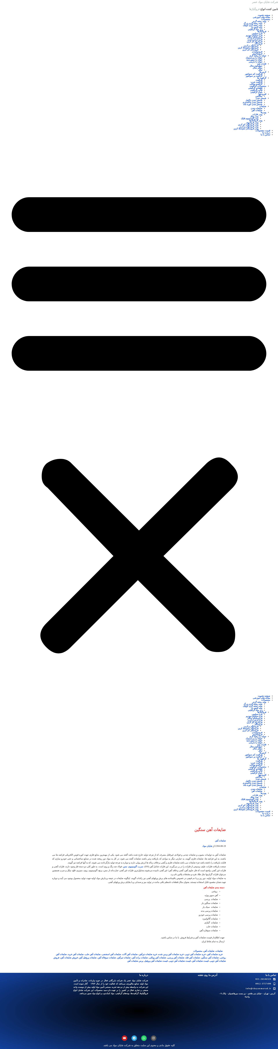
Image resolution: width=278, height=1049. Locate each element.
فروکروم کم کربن (254, 41)
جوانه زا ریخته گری (257, 56)
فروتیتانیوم (257, 53)
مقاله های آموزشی (261, 17)
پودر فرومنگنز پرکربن (248, 126)
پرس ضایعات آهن (135, 961)
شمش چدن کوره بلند (252, 104)
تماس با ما (265, 134)
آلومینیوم (133, 866)
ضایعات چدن (256, 108)
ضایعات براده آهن (140, 957)
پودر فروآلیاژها (255, 120)
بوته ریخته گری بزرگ (253, 23)
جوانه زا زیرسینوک (254, 58)
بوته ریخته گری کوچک (252, 25)
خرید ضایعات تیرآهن (148, 954)
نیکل (260, 70)
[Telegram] (134, 1038)
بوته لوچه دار (256, 27)
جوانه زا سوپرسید (254, 60)
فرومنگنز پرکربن (251, 45)
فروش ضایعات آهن (69, 957)
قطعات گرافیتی (255, 88)
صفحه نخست (264, 15)
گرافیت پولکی (256, 84)
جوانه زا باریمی (255, 62)
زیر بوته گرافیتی (255, 29)
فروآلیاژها (261, 31)
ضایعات (262, 106)
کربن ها (262, 72)
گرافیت (259, 80)
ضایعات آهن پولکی (157, 957)
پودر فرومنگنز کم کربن (248, 124)
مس (125, 866)
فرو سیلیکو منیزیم (254, 35)
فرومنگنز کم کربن (250, 49)
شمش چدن (261, 98)
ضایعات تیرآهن (124, 957)
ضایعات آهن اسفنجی (111, 954)
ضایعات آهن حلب (93, 954)
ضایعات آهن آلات (130, 954)
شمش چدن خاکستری (252, 102)
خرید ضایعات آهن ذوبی (195, 954)
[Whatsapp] (144, 1038)
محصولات (265, 19)
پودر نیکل (254, 116)
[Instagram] (153, 1038)
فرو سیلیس (257, 33)
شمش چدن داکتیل (254, 100)
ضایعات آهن (257, 110)
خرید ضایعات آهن (215, 954)
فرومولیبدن (257, 51)
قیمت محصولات (262, 130)
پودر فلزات (257, 114)
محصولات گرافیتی (258, 86)
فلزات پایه (261, 64)
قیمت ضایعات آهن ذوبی (180, 961)
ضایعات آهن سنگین (210, 957)
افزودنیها (262, 94)
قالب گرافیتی (256, 90)
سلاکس (258, 96)
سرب (140, 866)
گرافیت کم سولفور (253, 74)
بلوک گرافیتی (256, 92)
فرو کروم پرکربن (254, 39)
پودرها (263, 112)
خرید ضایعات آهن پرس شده (171, 954)
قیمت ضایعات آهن (200, 961)
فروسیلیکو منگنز (254, 37)
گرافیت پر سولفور (254, 76)
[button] (139, 417)
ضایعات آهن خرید (76, 954)
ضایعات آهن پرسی (175, 957)
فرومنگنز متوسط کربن (248, 47)
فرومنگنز (258, 43)
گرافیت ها (261, 78)
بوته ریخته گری (259, 21)
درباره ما (266, 132)
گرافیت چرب (256, 82)
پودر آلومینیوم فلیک (249, 118)
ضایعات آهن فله (193, 957)
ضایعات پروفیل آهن (88, 957)
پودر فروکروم (252, 122)
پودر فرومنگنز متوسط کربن (246, 128)
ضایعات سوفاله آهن (107, 957)
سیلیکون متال (256, 66)
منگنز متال (257, 68)
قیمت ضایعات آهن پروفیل (156, 961)
